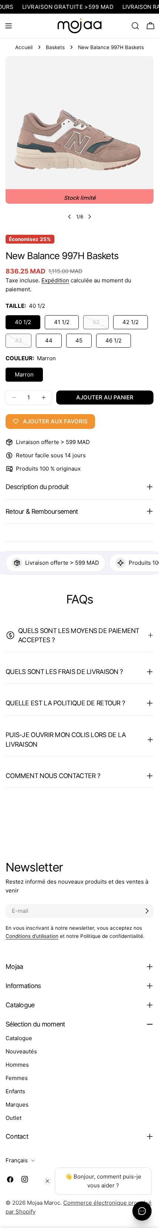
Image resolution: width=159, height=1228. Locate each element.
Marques (17, 1104)
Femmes (17, 1077)
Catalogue (19, 1038)
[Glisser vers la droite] (89, 217)
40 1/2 (23, 322)
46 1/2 (113, 340)
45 (78, 340)
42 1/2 (130, 322)
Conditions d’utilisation (32, 936)
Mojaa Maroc (43, 1202)
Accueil (24, 47)
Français (17, 1160)
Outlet (13, 1117)
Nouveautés (21, 1051)
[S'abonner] (147, 911)
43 (23, 342)
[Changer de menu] (8, 25)
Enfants (15, 1091)
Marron (24, 374)
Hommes (17, 1064)
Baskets (55, 47)
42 (100, 324)
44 (49, 340)
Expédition (55, 280)
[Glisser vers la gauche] (69, 217)
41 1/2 (62, 322)
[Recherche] (135, 25)
